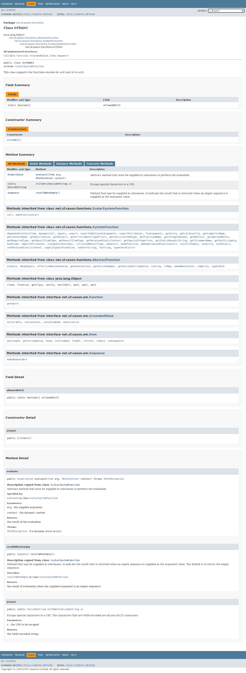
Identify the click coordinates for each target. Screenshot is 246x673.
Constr (36, 14)
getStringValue (33, 340)
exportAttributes (130, 233)
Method (48, 14)
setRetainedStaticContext (24, 247)
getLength (13, 340)
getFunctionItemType (123, 236)
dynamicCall (47, 233)
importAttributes (32, 243)
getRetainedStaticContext (103, 240)
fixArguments (154, 233)
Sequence (62, 55)
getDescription (40, 236)
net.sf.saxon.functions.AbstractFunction (34, 37)
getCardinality (190, 233)
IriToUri (13, 140)
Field (27, 14)
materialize (71, 322)
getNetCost (197, 236)
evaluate (41, 174)
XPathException (114, 478)
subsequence (116, 340)
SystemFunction (105, 227)
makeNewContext (184, 266)
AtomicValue (15, 174)
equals (61, 233)
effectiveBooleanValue (52, 266)
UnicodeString (17, 187)
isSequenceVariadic (60, 243)
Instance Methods (69, 163)
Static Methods (41, 163)
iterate (88, 340)
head (49, 340)
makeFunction (129, 243)
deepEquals (27, 266)
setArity (207, 243)
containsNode (51, 322)
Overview (7, 4)
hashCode (13, 243)
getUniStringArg (225, 240)
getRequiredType (18, 240)
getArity (171, 233)
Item (52, 55)
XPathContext (44, 178)
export (73, 233)
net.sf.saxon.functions (30, 22)
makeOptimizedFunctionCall (159, 243)
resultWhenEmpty (46, 192)
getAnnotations (80, 266)
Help (74, 4)
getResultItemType (44, 240)
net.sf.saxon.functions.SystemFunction (38, 40)
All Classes (8, 10)
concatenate (32, 322)
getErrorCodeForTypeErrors (88, 236)
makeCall (112, 243)
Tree (40, 4)
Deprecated (53, 4)
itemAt (76, 340)
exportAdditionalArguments (98, 233)
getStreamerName (201, 240)
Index (65, 4)
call (10, 214)
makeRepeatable (17, 359)
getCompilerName (214, 233)
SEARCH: (202, 11)
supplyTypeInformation (59, 247)
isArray (156, 266)
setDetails (223, 243)
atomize (12, 266)
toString (105, 247)
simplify (203, 266)
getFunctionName (150, 236)
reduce (100, 340)
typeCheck (218, 266)
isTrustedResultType (90, 243)
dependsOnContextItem (21, 233)
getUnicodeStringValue (133, 266)
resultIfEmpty (189, 243)
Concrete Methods (100, 163)
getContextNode (17, 236)
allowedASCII (111, 105)
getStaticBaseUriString (171, 240)
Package (20, 4)
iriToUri (41, 183)
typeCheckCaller (124, 247)
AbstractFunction (106, 260)
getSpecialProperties (138, 240)
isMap (167, 266)
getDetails (60, 236)
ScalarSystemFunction (29, 66)
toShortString (87, 247)
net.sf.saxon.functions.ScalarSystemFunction (48, 44)
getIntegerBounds (175, 236)
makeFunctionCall (27, 214)
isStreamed (62, 340)
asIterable (14, 322)
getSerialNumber (104, 266)
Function (22, 55)
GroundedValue (39, 55)
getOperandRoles (218, 236)
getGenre (13, 303)
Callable (9, 55)
